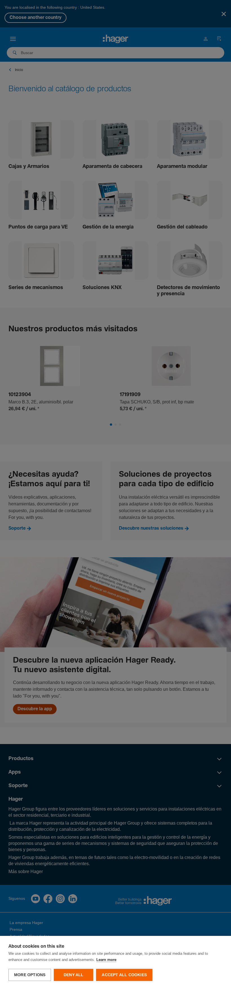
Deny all (74, 975)
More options (29, 975)
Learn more (106, 960)
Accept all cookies (124, 975)
